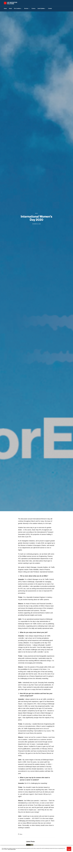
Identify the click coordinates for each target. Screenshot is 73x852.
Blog (36, 213)
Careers (33, 8)
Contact (50, 8)
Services (26, 8)
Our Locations (17, 8)
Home (5, 8)
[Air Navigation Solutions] (10, 3)
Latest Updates (41, 8)
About (10, 8)
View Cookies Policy (12, 849)
